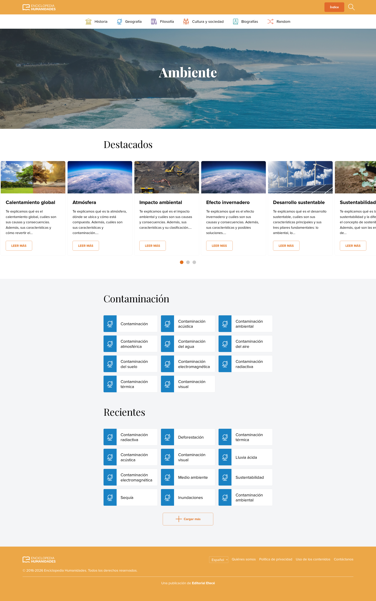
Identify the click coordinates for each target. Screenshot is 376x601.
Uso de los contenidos (313, 559)
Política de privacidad (275, 559)
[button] (181, 262)
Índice (334, 7)
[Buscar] (351, 7)
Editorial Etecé (203, 583)
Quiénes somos (244, 559)
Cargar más (192, 519)
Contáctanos (343, 559)
